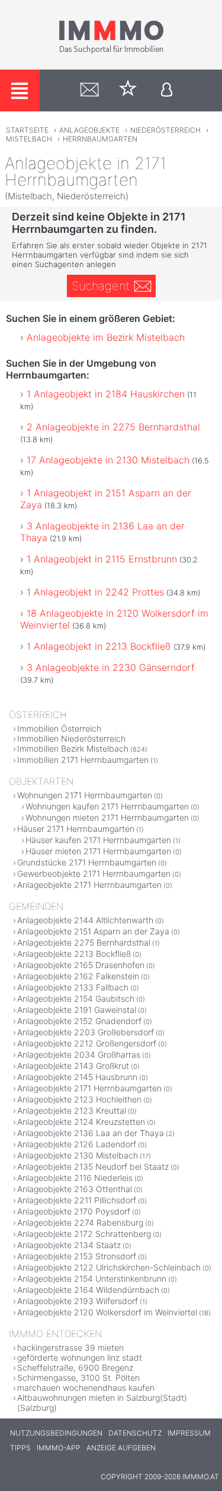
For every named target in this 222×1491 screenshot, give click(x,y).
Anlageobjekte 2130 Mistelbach (77, 1155)
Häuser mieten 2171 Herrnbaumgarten (98, 851)
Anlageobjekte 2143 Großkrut (73, 1066)
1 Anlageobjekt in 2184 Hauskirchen (106, 394)
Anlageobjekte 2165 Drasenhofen (80, 965)
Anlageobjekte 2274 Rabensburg (80, 1222)
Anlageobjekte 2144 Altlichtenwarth (85, 920)
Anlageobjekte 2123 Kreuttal (71, 1110)
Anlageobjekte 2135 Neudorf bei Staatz (93, 1166)
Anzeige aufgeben (121, 1447)
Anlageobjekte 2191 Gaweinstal (76, 1010)
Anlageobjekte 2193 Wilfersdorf (77, 1301)
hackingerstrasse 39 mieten (70, 1347)
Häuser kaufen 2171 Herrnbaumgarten (98, 840)
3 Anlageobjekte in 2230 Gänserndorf (111, 667)
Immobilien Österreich (59, 728)
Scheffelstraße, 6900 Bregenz (75, 1367)
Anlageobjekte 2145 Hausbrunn (77, 1077)
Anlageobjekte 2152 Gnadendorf (79, 1021)
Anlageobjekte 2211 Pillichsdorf (76, 1200)
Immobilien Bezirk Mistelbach (72, 748)
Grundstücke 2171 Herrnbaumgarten (86, 862)
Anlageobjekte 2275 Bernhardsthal (83, 942)
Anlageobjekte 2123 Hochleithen (79, 1099)
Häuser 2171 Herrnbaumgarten (75, 829)
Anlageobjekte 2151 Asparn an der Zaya (93, 931)
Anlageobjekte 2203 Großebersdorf (85, 1032)
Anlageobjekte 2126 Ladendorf (76, 1144)
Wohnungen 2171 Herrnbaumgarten (84, 795)
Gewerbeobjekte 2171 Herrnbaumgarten (93, 873)
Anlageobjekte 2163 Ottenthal (74, 1189)
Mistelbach (29, 138)
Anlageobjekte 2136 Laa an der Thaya (90, 1133)
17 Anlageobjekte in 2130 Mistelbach (108, 460)
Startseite (27, 130)
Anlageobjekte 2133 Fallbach (72, 987)
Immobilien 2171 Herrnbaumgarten (83, 760)
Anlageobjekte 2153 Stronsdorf (76, 1256)
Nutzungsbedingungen (56, 1433)
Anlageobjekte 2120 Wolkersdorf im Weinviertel (107, 1312)
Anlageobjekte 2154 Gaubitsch (75, 998)
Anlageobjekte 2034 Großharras (78, 1054)
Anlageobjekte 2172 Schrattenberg (84, 1234)
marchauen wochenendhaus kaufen (86, 1388)
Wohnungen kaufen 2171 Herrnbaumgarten (107, 806)
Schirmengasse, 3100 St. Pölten (78, 1377)
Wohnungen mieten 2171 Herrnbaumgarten (107, 817)
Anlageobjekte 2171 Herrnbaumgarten (89, 885)
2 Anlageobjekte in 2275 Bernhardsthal (113, 427)
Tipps (20, 1447)
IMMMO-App (59, 1447)
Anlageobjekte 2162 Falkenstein (78, 976)
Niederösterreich (165, 130)
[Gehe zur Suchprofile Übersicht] (89, 90)
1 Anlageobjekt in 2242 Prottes (95, 592)
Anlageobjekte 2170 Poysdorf (73, 1211)
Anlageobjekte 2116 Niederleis (75, 1178)
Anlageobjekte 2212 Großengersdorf (86, 1043)
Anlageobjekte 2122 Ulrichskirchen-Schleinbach (109, 1267)
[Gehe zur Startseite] (111, 51)
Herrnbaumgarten (100, 138)
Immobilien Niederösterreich (71, 738)
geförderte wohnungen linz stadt (79, 1357)
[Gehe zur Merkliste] (128, 90)
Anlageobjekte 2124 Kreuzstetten (81, 1122)
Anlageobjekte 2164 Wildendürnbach (88, 1290)
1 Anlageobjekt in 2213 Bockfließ (99, 646)
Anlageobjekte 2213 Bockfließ (74, 954)
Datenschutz (135, 1433)
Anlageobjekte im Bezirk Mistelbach (106, 337)
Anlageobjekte (89, 130)
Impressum (189, 1433)
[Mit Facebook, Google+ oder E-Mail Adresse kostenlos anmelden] (166, 90)
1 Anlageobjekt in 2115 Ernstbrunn (102, 559)
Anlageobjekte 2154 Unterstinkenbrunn (91, 1278)
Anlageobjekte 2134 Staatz (69, 1245)
